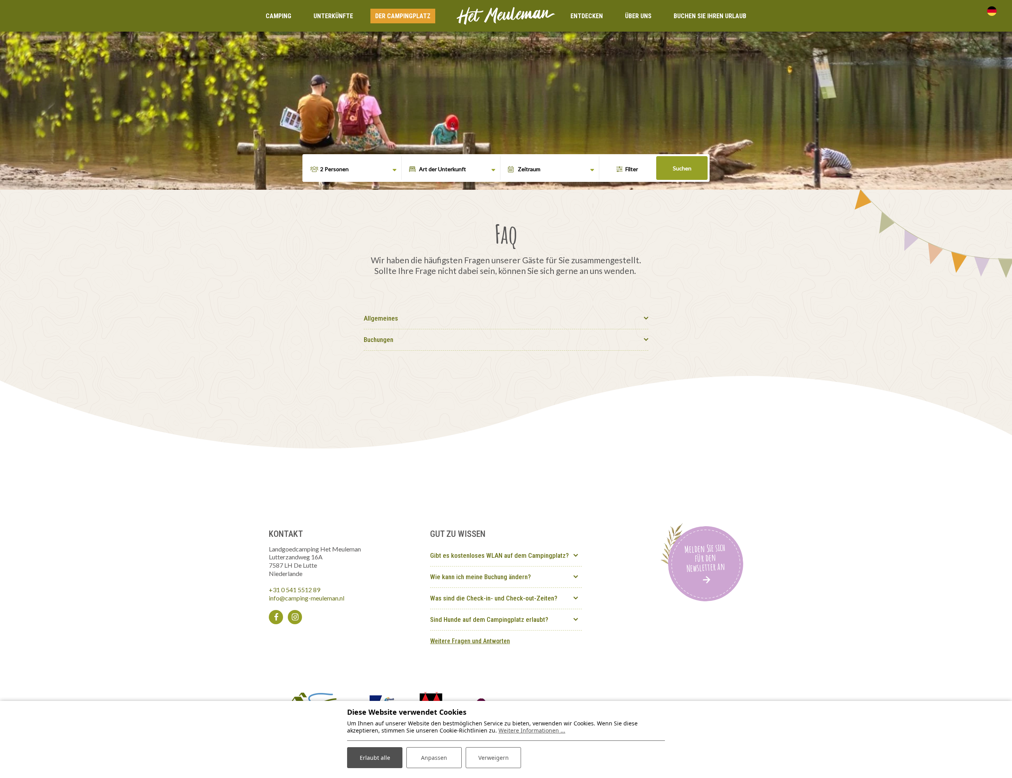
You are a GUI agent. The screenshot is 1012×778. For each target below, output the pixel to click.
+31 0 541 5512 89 (294, 589)
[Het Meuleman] (506, 15)
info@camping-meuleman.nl (306, 598)
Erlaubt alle (375, 757)
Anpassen (434, 757)
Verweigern (493, 757)
